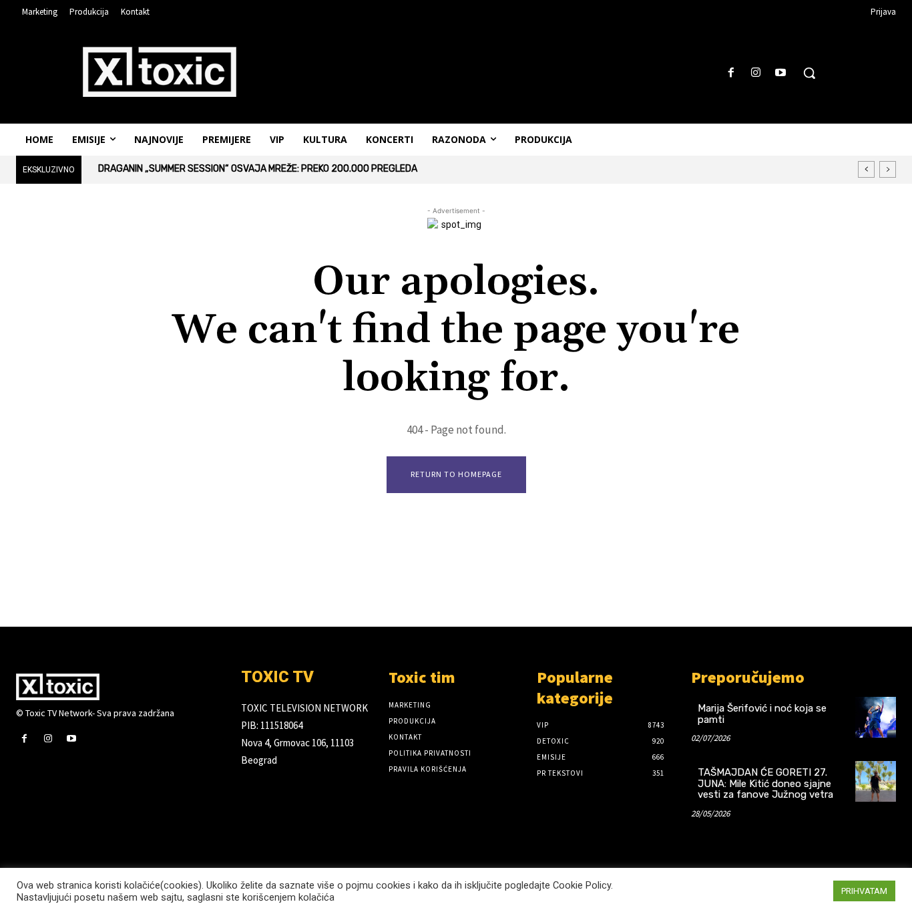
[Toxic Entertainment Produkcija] (159, 71)
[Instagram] (756, 73)
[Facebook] (731, 73)
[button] (809, 73)
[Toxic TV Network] (118, 686)
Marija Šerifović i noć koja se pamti (762, 714)
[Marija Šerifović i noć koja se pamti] (875, 717)
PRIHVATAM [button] (864, 891)
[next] (887, 169)
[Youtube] (781, 73)
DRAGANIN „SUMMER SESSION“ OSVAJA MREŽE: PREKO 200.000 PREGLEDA (257, 168)
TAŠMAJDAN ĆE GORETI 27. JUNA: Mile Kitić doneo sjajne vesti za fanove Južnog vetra (765, 783)
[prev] (866, 169)
